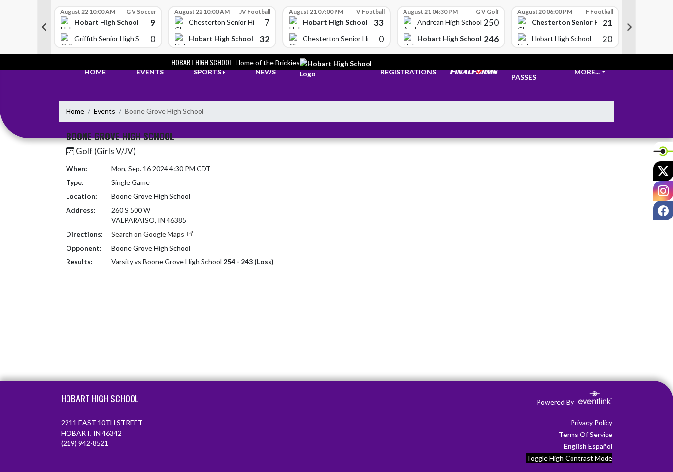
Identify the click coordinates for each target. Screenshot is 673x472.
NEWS (265, 72)
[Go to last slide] (44, 27)
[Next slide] (629, 27)
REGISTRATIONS (408, 72)
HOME (95, 72)
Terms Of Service (585, 434)
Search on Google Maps (148, 234)
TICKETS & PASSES (529, 72)
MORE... (587, 72)
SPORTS (207, 72)
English (575, 446)
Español (600, 446)
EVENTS (150, 72)
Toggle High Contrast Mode (569, 458)
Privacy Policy (591, 422)
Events (104, 111)
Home (75, 111)
